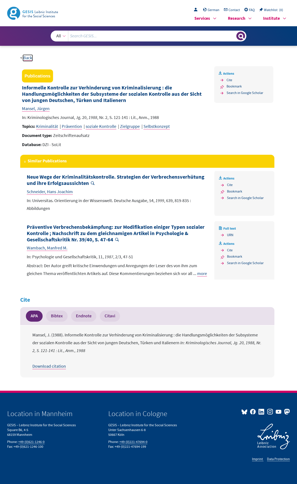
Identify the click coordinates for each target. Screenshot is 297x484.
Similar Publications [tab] (47, 161)
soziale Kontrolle (101, 126)
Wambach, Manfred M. (47, 248)
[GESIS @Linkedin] (261, 411)
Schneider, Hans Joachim (50, 192)
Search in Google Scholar (245, 93)
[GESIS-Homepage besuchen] (33, 13)
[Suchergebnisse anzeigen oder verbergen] (240, 36)
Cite (229, 80)
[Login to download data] (197, 10)
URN (230, 235)
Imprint (258, 459)
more (202, 274)
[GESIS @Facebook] (253, 411)
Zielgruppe (130, 126)
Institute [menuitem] (271, 18)
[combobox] (149, 36)
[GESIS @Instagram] (270, 411)
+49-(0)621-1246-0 (31, 442)
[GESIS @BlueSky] (245, 411)
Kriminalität (47, 126)
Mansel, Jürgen (36, 109)
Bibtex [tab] (57, 316)
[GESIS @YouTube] (279, 411)
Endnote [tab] (84, 316)
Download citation (49, 366)
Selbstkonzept (156, 126)
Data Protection (278, 459)
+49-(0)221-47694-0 (133, 442)
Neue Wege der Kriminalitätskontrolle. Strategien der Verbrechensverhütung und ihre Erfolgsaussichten (115, 180)
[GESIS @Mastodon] (286, 411)
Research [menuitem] (236, 18)
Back (27, 58)
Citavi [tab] (110, 316)
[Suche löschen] (232, 36)
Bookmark (234, 86)
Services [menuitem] (202, 18)
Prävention (72, 126)
